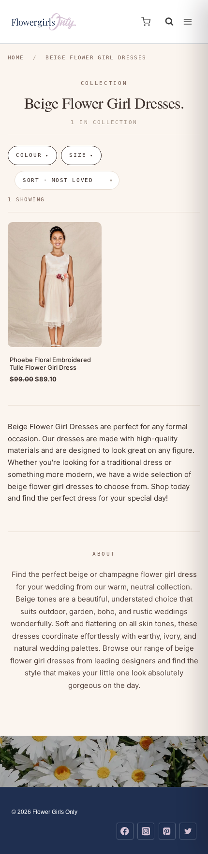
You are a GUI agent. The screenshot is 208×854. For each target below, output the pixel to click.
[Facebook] (125, 831)
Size (81, 155)
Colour (32, 155)
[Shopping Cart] (145, 21)
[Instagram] (145, 831)
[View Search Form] (164, 21)
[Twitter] (187, 831)
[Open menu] (187, 21)
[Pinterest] (167, 831)
